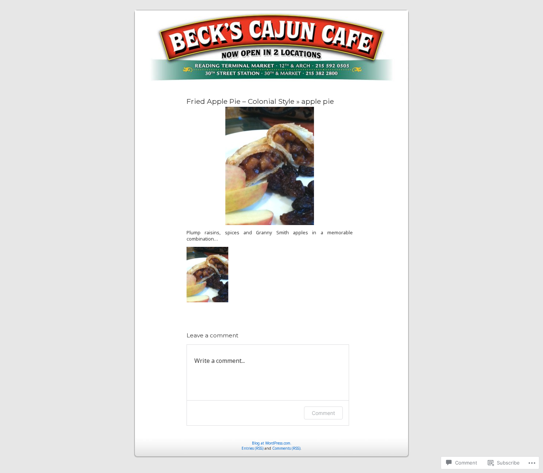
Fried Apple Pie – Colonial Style (240, 101)
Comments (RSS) (286, 448)
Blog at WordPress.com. (271, 443)
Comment (323, 413)
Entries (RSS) (252, 448)
